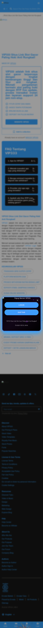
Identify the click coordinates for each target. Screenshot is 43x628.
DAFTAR (21, 312)
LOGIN (21, 305)
